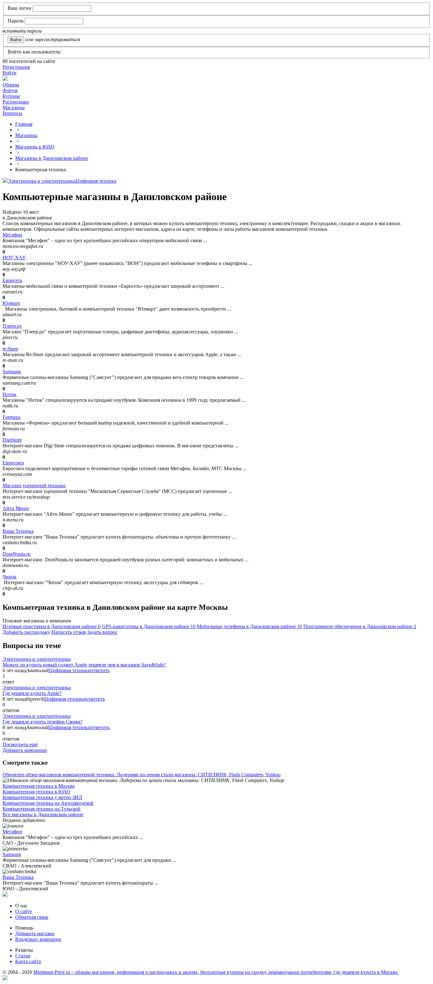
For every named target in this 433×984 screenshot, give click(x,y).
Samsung (12, 371)
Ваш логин (19, 8)
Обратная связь (31, 917)
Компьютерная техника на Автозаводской (48, 803)
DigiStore (12, 440)
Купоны (11, 96)
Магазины (14, 107)
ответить (100, 670)
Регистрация (16, 67)
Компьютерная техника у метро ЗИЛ (42, 797)
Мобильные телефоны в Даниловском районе (249, 626)
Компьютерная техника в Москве (39, 786)
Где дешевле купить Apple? (32, 693)
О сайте (23, 911)
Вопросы (12, 113)
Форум (10, 90)
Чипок (9, 576)
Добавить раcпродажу (26, 632)
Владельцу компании (38, 939)
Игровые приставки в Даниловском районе (51, 626)
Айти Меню (16, 508)
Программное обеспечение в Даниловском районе (359, 626)
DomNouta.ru (16, 554)
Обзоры (11, 84)
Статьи (22, 955)
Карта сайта (28, 961)
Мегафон (12, 234)
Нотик (9, 394)
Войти (9, 72)
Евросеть (12, 280)
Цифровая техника (96, 181)
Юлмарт (11, 303)
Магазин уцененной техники (34, 485)
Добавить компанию (25, 750)
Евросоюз (13, 462)
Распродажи (16, 101)
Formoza (11, 417)
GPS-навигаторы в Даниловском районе (149, 626)
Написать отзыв (68, 632)
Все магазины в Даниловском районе (43, 814)
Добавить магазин (35, 933)
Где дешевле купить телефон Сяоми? (42, 721)
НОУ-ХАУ (14, 257)
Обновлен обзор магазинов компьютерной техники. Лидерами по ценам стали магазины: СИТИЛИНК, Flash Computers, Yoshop (142, 774)
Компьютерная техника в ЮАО (36, 791)
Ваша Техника (18, 531)
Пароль (15, 20)
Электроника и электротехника (42, 181)
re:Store (10, 348)
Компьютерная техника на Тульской (42, 808)
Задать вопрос (102, 632)
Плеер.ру (12, 326)
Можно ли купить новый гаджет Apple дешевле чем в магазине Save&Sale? (84, 664)
